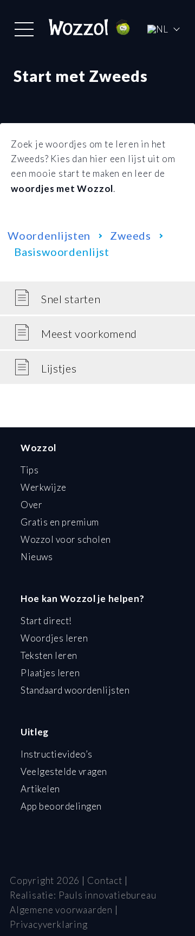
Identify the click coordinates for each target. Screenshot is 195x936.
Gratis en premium (60, 522)
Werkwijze (44, 487)
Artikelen (40, 788)
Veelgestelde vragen (64, 771)
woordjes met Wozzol (62, 188)
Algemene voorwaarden (61, 909)
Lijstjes (59, 368)
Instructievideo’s (57, 754)
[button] (24, 29)
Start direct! (46, 620)
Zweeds (130, 235)
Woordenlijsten (49, 235)
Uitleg (35, 732)
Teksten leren (49, 655)
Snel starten (70, 298)
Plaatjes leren (50, 672)
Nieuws (37, 556)
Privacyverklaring (49, 924)
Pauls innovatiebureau (107, 895)
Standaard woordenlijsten (75, 690)
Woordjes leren (54, 638)
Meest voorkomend (89, 333)
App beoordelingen (61, 806)
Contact (104, 880)
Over (31, 504)
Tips (29, 470)
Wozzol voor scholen (66, 539)
